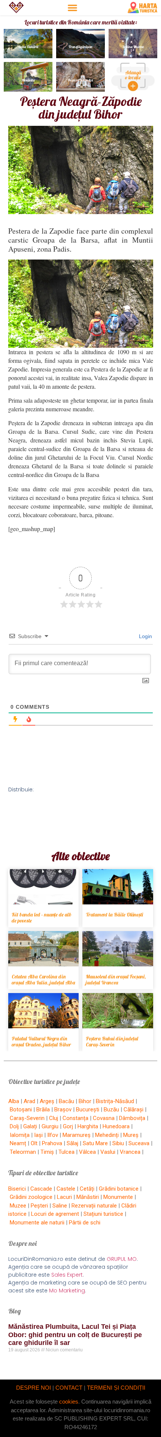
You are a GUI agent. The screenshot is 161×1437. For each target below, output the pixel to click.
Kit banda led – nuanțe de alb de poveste (42, 917)
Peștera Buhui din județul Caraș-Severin (112, 1041)
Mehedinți (107, 1135)
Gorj (68, 1126)
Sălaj (72, 1143)
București (87, 1109)
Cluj (53, 1118)
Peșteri (39, 1205)
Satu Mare (95, 1143)
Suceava (138, 1143)
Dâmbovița (132, 1118)
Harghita (88, 1126)
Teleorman (23, 1152)
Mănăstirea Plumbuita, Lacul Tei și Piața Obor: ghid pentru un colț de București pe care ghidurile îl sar (75, 1334)
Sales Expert (67, 1275)
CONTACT (68, 1387)
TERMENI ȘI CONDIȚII (116, 1387)
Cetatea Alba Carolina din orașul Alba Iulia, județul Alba (43, 979)
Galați (30, 1126)
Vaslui (107, 1152)
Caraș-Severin (27, 1118)
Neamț (18, 1143)
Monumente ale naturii (37, 1222)
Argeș (47, 1101)
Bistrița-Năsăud (115, 1101)
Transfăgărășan (80, 46)
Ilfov (52, 1135)
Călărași (133, 1109)
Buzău (111, 1109)
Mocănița (28, 80)
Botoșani (21, 1109)
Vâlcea (87, 1152)
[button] (72, 7)
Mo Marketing (67, 1290)
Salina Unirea (133, 46)
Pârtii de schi (84, 1222)
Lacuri (64, 1197)
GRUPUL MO (122, 1259)
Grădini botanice (119, 1188)
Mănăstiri (87, 1197)
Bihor (85, 1101)
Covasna (104, 1118)
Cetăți (87, 1188)
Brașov (63, 1109)
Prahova (52, 1143)
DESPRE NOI (33, 1387)
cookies (68, 1401)
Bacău (66, 1101)
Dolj (14, 1126)
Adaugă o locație (133, 74)
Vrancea (130, 1152)
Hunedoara (116, 1126)
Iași (38, 1135)
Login (144, 636)
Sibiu (118, 1143)
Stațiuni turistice (103, 1214)
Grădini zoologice (31, 1197)
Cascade (41, 1188)
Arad (29, 1101)
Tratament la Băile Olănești (114, 914)
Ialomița (20, 1135)
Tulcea (66, 1152)
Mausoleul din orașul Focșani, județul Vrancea (116, 979)
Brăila (43, 1109)
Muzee (18, 1205)
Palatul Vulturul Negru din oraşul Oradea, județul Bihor (41, 1041)
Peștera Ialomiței (80, 80)
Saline (59, 1205)
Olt (34, 1143)
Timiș (47, 1152)
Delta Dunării (28, 46)
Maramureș (77, 1135)
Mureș (131, 1135)
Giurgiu (50, 1126)
